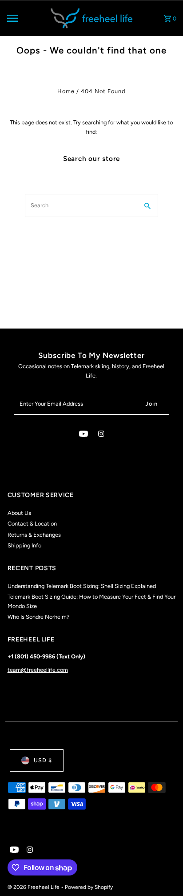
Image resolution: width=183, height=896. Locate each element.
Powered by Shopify (89, 887)
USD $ (43, 760)
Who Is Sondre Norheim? (38, 616)
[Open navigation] (24, 18)
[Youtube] (83, 435)
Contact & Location (32, 523)
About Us (19, 513)
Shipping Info (24, 545)
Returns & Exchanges (34, 534)
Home (66, 91)
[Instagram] (101, 435)
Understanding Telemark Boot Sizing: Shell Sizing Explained (82, 586)
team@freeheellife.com (38, 669)
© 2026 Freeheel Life (34, 887)
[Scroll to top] (164, 873)
